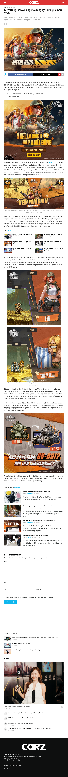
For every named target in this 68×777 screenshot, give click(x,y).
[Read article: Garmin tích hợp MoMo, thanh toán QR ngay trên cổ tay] (7, 651)
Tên (5, 582)
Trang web (38, 589)
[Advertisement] (34, 617)
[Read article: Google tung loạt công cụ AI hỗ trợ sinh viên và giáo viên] (39, 236)
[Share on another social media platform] (62, 74)
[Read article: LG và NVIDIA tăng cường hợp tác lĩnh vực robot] (39, 243)
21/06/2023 (25, 24)
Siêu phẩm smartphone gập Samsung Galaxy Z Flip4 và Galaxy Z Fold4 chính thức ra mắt (34, 637)
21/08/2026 (37, 493)
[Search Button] (63, 2)
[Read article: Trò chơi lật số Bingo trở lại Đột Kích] (7, 645)
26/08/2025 (14, 645)
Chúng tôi (11, 765)
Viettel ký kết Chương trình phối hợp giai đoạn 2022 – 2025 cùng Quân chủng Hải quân (29, 728)
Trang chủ (6, 7)
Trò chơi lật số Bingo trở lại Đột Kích (21, 643)
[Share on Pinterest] (59, 74)
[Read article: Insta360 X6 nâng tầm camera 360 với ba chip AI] (34, 683)
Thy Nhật (29, 537)
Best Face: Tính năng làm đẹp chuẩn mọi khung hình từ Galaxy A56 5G (25, 712)
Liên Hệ (6, 765)
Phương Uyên (30, 493)
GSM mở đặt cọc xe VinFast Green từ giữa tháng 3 (20, 718)
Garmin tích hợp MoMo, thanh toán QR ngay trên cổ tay (26, 650)
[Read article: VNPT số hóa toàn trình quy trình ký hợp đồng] (39, 250)
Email (6, 589)
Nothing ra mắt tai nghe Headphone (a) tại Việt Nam (36, 491)
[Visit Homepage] (34, 2)
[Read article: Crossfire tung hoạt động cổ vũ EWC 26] (8, 250)
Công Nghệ (12, 7)
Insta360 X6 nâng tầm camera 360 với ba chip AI (17, 706)
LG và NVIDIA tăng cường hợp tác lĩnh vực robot (35, 535)
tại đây (50, 162)
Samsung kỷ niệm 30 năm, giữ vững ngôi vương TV (21, 723)
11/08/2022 (14, 639)
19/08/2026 (46, 244)
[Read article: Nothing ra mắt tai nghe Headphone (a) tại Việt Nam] (8, 236)
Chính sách (18, 765)
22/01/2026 (14, 652)
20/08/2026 (15, 244)
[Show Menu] (5, 2)
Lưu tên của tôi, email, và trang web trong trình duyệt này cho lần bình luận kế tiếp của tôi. (30, 597)
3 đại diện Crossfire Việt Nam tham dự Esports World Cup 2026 (39, 520)
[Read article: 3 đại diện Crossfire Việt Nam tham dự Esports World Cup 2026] (8, 243)
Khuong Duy (16, 24)
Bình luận (7, 561)
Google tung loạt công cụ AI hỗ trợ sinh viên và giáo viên (37, 506)
